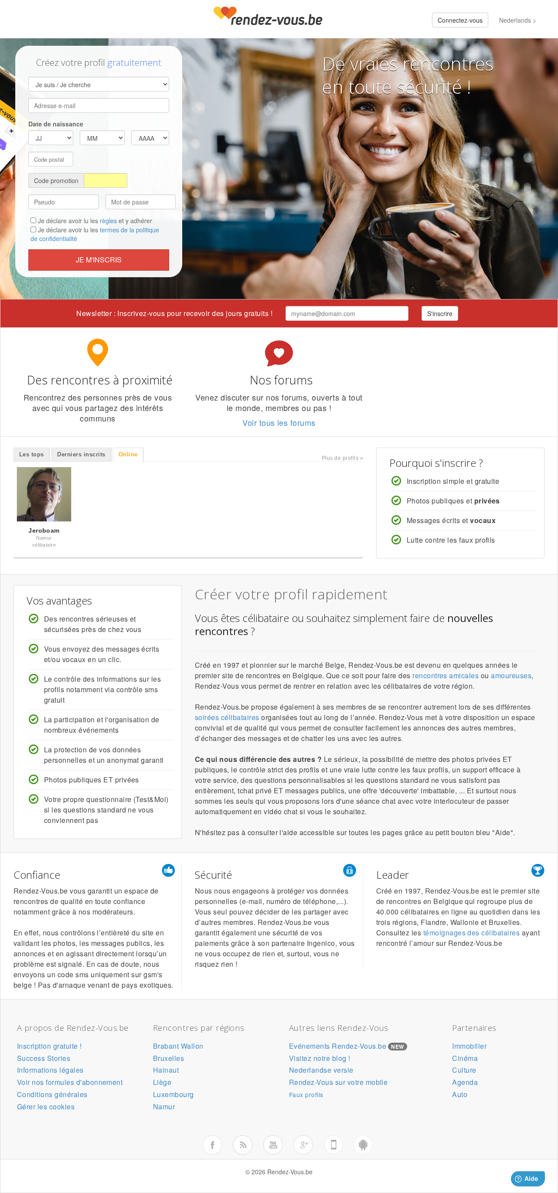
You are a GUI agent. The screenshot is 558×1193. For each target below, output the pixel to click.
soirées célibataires (227, 717)
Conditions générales (52, 1094)
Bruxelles (168, 1058)
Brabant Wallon (178, 1046)
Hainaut (166, 1070)
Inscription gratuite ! (49, 1046)
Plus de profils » (342, 458)
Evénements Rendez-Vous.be (337, 1046)
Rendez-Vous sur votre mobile (338, 1082)
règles (108, 220)
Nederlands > (517, 20)
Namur (164, 1106)
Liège (162, 1082)
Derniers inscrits (81, 454)
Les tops (31, 454)
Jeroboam (44, 530)
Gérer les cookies (46, 1106)
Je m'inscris (99, 260)
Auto (459, 1094)
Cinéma (465, 1058)
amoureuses (511, 675)
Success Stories (43, 1058)
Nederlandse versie (321, 1070)
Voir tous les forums (279, 422)
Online (128, 454)
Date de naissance (55, 123)
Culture (464, 1070)
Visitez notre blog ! (319, 1058)
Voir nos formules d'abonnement (69, 1082)
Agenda (465, 1082)
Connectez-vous (460, 20)
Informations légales (50, 1070)
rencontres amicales (445, 675)
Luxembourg (173, 1094)
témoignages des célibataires (471, 933)
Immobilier (469, 1046)
